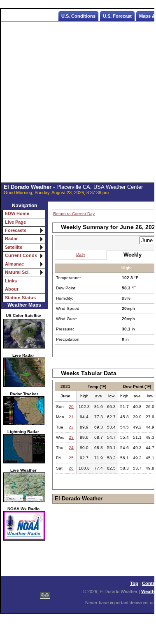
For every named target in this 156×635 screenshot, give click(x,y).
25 (71, 458)
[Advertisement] (78, 102)
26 (71, 468)
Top (134, 583)
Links (11, 280)
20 (71, 406)
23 (71, 437)
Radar (11, 238)
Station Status (20, 297)
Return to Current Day (74, 213)
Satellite (13, 247)
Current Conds (21, 255)
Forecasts (15, 230)
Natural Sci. (17, 272)
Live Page (15, 222)
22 (71, 427)
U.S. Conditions (78, 16)
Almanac (14, 263)
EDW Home (17, 213)
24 (71, 447)
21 (71, 417)
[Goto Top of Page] (45, 592)
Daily (80, 254)
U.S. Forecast (117, 16)
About (12, 289)
